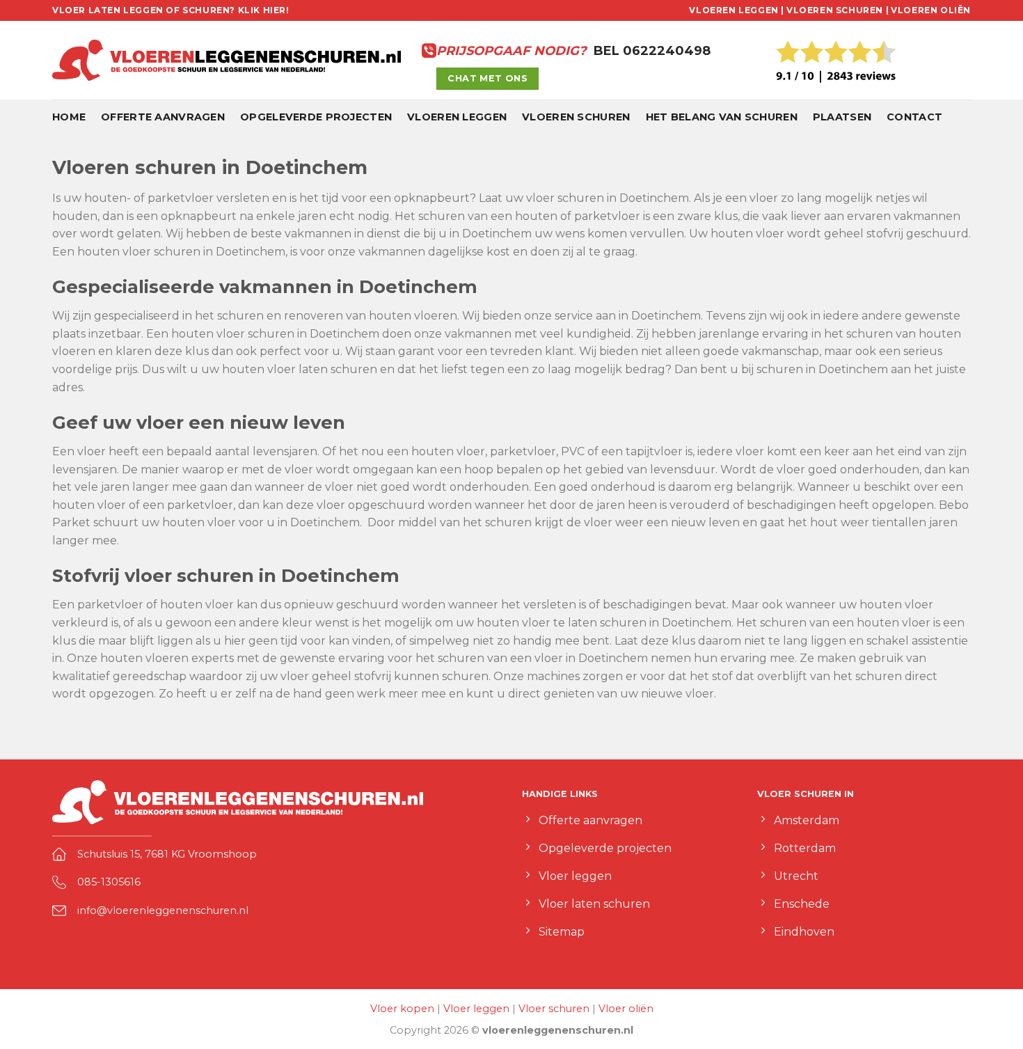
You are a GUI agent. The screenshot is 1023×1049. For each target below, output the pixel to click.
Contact (914, 117)
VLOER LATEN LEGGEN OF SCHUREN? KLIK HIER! (171, 10)
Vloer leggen (476, 1008)
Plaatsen (842, 117)
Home (69, 117)
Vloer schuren (553, 1008)
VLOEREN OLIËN (931, 10)
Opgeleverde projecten (316, 117)
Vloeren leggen (457, 117)
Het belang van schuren (722, 117)
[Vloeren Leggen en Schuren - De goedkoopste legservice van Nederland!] (226, 60)
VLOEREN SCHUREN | (837, 10)
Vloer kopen (402, 1008)
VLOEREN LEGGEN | (736, 10)
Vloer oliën (625, 1008)
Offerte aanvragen (163, 117)
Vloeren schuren (576, 117)
